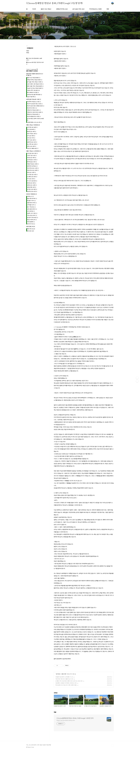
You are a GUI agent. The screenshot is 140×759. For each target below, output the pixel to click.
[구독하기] (137, 381)
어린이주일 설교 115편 (33, 168)
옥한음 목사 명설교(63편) (33, 114)
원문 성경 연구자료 (32, 198)
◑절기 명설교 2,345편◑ (33, 151)
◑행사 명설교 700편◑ (33, 125)
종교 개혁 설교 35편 (32, 144)
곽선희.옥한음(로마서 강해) (34, 116)
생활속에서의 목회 (32, 202)
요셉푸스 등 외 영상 (32, 213)
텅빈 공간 (30, 231)
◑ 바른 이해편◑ (31, 194)
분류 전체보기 (32, 71)
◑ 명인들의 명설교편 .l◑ (33, 99)
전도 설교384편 (31, 129)
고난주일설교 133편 (32, 159)
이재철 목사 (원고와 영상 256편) (35, 112)
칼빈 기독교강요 (31, 207)
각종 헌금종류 (31, 221)
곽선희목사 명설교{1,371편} (34, 101)
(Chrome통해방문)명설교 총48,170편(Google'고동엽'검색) (54, 3)
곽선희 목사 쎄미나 (32, 108)
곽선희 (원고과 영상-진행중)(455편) (35, 106)
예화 (108, 9)
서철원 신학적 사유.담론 (33, 90)
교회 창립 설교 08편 (32, 127)
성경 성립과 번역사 (32, 209)
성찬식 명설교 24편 (32, 133)
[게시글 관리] (61, 665)
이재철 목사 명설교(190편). (34, 110)
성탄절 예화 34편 (31, 187)
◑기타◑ (58, 674)
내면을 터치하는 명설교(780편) (34, 80)
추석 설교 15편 (31, 178)
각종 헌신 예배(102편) (32, 148)
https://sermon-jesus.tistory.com (66, 720)
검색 (109, 3)
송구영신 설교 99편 (32, 189)
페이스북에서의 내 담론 (33, 92)
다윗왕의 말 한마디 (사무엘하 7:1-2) (64, 677)
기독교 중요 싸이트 (32, 215)
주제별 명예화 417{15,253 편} (34, 122)
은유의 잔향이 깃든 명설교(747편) (35, 84)
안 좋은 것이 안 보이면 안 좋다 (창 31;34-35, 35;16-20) (68, 681)
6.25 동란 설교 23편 (32, 174)
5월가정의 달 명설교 (32, 166)
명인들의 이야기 (31, 200)
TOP (112, 745)
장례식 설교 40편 (31, 146)
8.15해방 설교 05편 (32, 176)
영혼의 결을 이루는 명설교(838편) (35, 86)
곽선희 (34, 9)
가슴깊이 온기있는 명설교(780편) (35, 88)
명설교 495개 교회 (32, 219)
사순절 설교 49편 (31, 157)
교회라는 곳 (30, 196)
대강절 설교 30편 (31, 183)
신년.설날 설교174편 (32, 153)
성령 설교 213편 (31, 172)
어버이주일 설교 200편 (33, 170)
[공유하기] (59, 665)
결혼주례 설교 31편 (32, 142)
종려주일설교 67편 (32, 162)
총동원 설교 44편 (31, 131)
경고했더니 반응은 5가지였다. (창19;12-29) (66, 683)
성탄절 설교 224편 (32, 185)
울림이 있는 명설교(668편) (33, 77)
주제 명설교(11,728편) (95, 9)
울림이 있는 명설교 (46, 9)
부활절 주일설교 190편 (33, 164)
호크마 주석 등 (31, 224)
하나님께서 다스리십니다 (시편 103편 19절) (66, 685)
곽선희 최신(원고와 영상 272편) (35, 103)
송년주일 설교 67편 (32, 191)
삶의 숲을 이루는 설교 (78, 9)
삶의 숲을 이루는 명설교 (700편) (35, 82)
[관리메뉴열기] (137, 378)
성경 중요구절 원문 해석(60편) (34, 94)
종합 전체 (63, 674)
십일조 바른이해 (31, 96)
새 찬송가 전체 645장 (32, 217)
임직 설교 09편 (31, 135)
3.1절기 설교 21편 (32, 155)
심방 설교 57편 (31, 138)
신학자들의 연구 (31, 205)
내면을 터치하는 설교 (62, 9)
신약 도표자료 (31, 211)
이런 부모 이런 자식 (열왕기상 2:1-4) (64, 679)
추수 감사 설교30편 (32, 181)
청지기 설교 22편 (31, 140)
